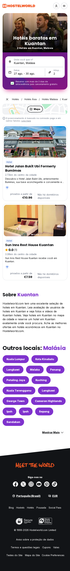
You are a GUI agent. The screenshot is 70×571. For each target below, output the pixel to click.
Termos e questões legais (25, 547)
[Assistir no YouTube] (39, 484)
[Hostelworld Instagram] (31, 484)
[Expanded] (7, 99)
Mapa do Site (32, 555)
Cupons (46, 547)
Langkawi (13, 369)
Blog (11, 507)
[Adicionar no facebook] (15, 484)
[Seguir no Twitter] (23, 484)
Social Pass (55, 507)
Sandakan (13, 422)
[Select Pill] (56, 6)
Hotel (9, 162)
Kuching (41, 380)
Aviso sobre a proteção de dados (35, 539)
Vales (56, 547)
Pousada (41, 507)
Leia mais (26, 121)
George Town (16, 401)
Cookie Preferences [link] (53, 555)
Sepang (44, 411)
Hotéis (30, 507)
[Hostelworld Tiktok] (54, 484)
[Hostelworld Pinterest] (46, 484)
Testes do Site (14, 555)
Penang (55, 369)
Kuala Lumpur (16, 359)
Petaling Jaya (16, 380)
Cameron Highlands (48, 401)
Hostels (20, 507)
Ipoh (9, 411)
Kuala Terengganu (19, 390)
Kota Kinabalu (44, 359)
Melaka (35, 369)
